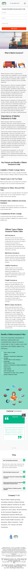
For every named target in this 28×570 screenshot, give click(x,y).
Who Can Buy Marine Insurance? (10, 460)
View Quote (14, 28)
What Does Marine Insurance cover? (11, 472)
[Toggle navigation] (25, 3)
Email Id (3, 18)
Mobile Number (5, 23)
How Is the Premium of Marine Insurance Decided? (12, 489)
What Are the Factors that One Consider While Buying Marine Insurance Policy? (14, 483)
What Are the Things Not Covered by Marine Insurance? (13, 477)
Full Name (4, 12)
